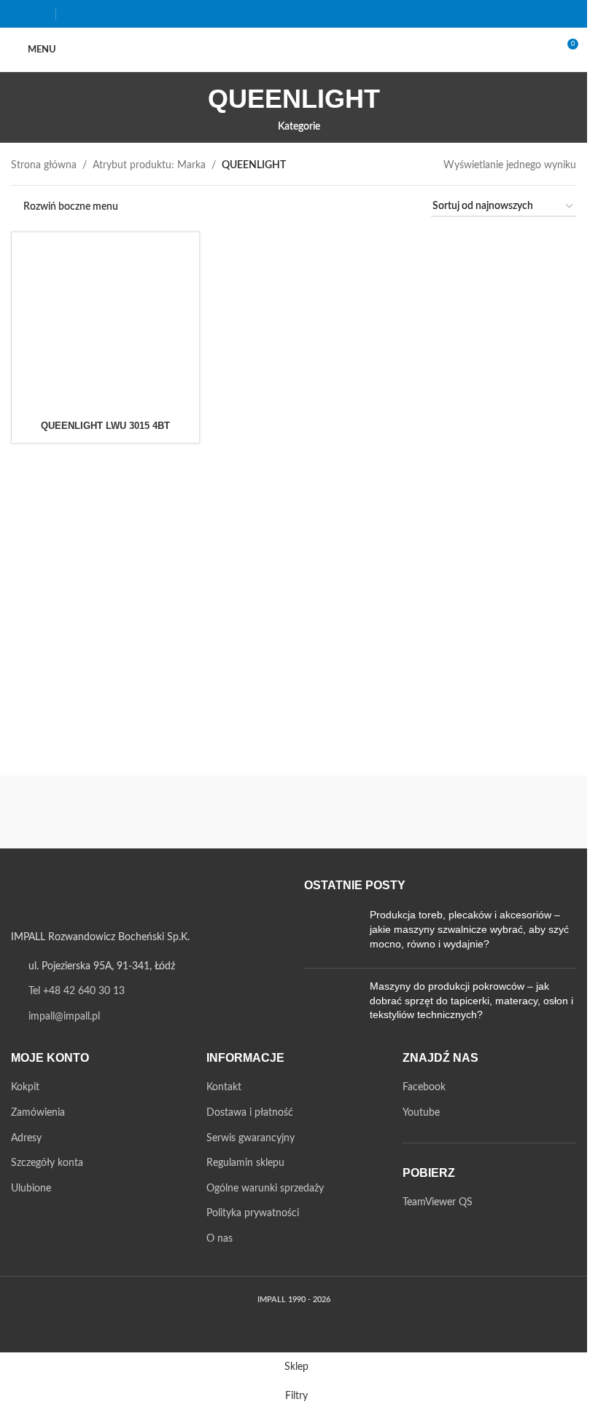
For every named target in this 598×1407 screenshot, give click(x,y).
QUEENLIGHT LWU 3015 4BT (105, 425)
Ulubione (31, 1188)
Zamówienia (38, 1113)
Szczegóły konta (47, 1163)
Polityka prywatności (252, 1213)
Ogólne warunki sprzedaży (265, 1188)
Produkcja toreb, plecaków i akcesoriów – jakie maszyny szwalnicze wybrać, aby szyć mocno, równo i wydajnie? (469, 929)
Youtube (421, 1113)
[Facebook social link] (20, 13)
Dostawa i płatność (249, 1113)
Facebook (424, 1087)
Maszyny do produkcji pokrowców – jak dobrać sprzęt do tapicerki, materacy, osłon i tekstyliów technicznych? (471, 1000)
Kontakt (223, 1087)
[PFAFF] (510, 812)
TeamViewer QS (438, 1202)
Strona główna (44, 165)
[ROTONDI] (222, 812)
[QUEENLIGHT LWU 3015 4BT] (105, 326)
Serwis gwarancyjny (250, 1138)
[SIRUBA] (78, 812)
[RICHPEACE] (366, 812)
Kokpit (25, 1087)
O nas (219, 1239)
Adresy (26, 1138)
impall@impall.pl (64, 1017)
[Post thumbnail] (331, 932)
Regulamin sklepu (245, 1163)
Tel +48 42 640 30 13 (76, 991)
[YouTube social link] (38, 13)
